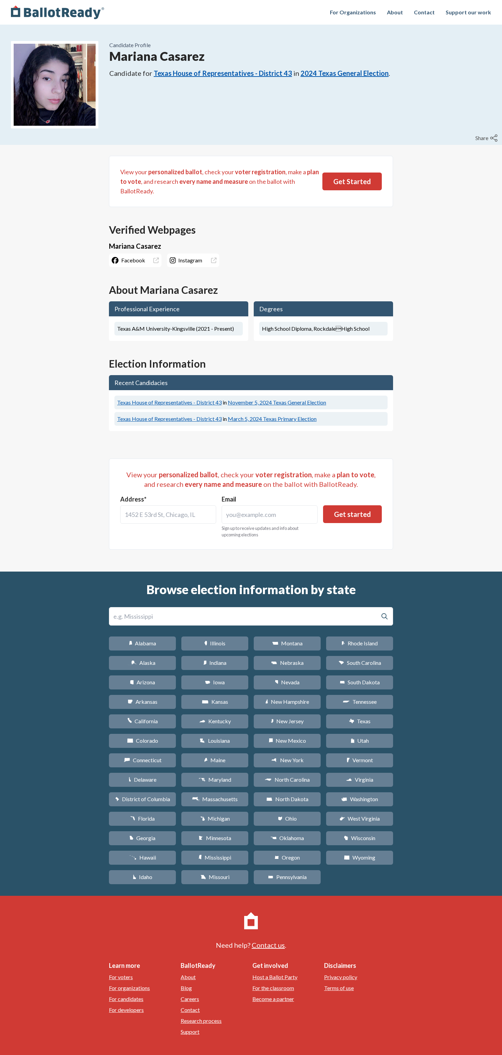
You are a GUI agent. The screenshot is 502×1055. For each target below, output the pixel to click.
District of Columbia (142, 799)
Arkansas (142, 701)
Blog (186, 988)
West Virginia (359, 818)
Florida (142, 818)
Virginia (359, 779)
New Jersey (287, 721)
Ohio (287, 818)
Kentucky (215, 721)
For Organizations (353, 12)
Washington (359, 799)
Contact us (268, 945)
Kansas (215, 701)
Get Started (352, 181)
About (395, 12)
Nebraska (287, 662)
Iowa (215, 682)
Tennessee (360, 701)
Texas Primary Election (272, 418)
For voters (121, 977)
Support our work (468, 12)
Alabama (142, 643)
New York (287, 760)
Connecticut (143, 760)
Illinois (214, 643)
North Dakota (287, 799)
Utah (360, 740)
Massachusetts (215, 799)
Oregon (287, 857)
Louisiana (215, 740)
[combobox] (168, 514)
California (142, 721)
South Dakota (360, 682)
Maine (214, 760)
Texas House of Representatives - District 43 (223, 73)
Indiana (214, 662)
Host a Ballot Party (274, 977)
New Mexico (287, 740)
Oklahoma (287, 838)
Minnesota (215, 838)
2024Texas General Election (345, 73)
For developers (126, 1009)
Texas (360, 721)
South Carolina (359, 662)
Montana (287, 643)
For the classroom (273, 988)
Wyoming (359, 857)
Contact (424, 12)
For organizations (129, 988)
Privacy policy (340, 977)
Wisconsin (359, 838)
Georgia (142, 838)
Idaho (142, 877)
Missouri (214, 877)
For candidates (126, 999)
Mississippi (214, 857)
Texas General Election (277, 402)
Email (229, 499)
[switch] (487, 138)
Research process (201, 1020)
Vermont (360, 760)
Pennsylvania (287, 877)
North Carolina (287, 779)
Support (190, 1031)
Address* (133, 499)
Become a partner (273, 999)
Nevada (287, 682)
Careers (190, 999)
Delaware (142, 779)
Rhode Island (359, 643)
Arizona (142, 682)
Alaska (142, 662)
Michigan (215, 818)
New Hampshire (287, 701)
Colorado (142, 740)
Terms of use (339, 988)
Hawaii (142, 857)
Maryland (215, 779)
